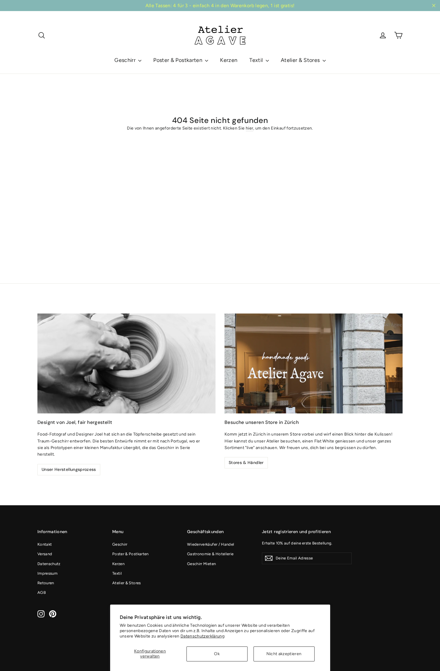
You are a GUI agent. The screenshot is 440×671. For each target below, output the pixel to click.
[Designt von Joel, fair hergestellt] (126, 364)
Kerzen (228, 60)
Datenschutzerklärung (202, 636)
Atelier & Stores (301, 60)
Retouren (45, 583)
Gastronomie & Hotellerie (210, 554)
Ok (217, 653)
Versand (44, 554)
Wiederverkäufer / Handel (210, 544)
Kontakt (44, 544)
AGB (41, 592)
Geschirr (125, 60)
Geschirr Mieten (201, 564)
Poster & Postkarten (178, 60)
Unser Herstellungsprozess (69, 469)
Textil (256, 60)
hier (249, 128)
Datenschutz (48, 564)
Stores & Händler (246, 462)
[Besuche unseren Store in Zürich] (313, 364)
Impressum (47, 573)
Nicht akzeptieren (284, 653)
